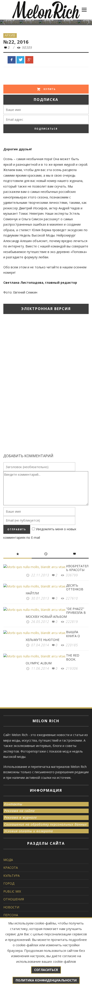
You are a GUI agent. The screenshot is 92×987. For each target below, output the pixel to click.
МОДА (8, 860)
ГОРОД (8, 883)
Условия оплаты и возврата (28, 831)
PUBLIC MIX (12, 891)
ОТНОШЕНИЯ (13, 899)
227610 (72, 598)
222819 (72, 622)
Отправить (16, 529)
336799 (72, 575)
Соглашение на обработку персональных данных (45, 824)
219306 (72, 668)
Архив (10, 35)
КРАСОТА (10, 867)
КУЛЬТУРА (11, 875)
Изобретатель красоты (77, 568)
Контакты (13, 804)
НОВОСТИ (11, 907)
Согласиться (46, 970)
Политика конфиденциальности (46, 980)
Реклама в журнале (20, 817)
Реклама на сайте (19, 811)
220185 (72, 645)
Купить (49, 89)
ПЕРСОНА (10, 915)
